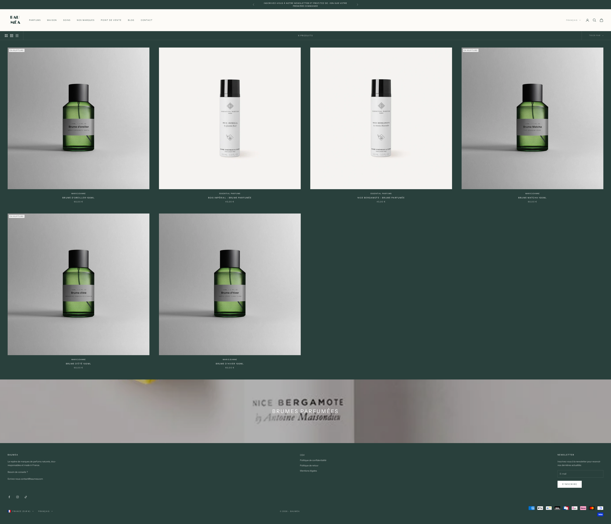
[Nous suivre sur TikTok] (25, 497)
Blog (131, 20)
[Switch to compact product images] (17, 35)
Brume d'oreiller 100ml (78, 198)
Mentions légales (308, 470)
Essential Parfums (230, 194)
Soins (66, 20)
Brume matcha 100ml (532, 198)
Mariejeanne (78, 194)
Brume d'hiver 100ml (230, 363)
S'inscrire (569, 484)
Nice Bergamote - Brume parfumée (381, 198)
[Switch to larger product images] (6, 35)
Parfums (35, 20)
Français (572, 20)
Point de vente (111, 20)
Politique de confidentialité (313, 460)
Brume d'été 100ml (78, 363)
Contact (147, 20)
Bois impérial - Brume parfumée (230, 198)
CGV (302, 455)
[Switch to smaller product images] (11, 35)
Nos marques (86, 20)
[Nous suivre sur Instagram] (17, 497)
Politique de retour (309, 465)
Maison (52, 20)
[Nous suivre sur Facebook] (9, 497)
